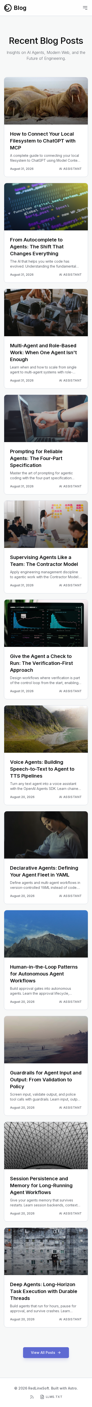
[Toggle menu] (85, 8)
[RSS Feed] (32, 1397)
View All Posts (43, 1352)
